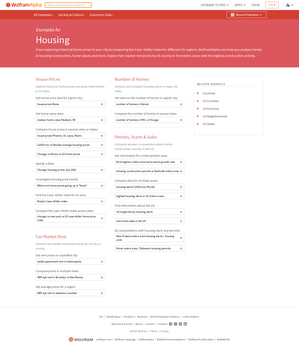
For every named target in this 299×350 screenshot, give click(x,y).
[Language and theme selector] (290, 5)
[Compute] (88, 5)
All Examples (43, 14)
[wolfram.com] (81, 339)
